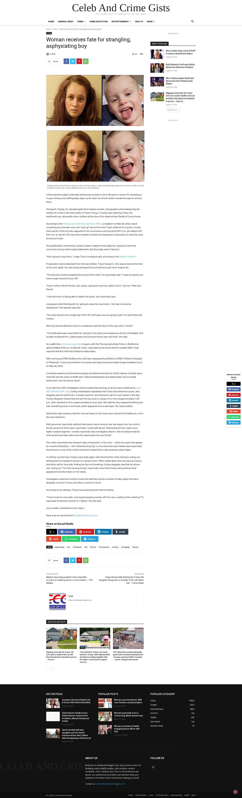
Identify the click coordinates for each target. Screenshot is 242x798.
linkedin (105, 532)
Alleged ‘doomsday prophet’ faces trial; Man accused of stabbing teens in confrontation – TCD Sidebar (69, 580)
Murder (93, 547)
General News (65, 21)
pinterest (87, 532)
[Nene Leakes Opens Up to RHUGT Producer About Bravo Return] (157, 54)
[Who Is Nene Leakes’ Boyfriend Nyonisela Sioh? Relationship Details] (157, 81)
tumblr (122, 532)
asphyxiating (59, 547)
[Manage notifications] (235, 792)
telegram (91, 539)
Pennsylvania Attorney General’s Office (82, 223)
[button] (192, 21)
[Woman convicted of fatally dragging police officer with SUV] (105, 729)
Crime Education (98, 21)
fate (86, 547)
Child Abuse (77, 547)
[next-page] (52, 669)
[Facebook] (66, 61)
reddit (55, 539)
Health (139, 21)
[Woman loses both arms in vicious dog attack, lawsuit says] (105, 716)
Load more (172, 110)
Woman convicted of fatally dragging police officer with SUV (126, 729)
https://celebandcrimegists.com (80, 600)
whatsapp (73, 539)
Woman (135, 547)
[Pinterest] (79, 61)
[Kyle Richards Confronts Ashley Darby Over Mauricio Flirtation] (157, 68)
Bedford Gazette (127, 256)
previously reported (71, 344)
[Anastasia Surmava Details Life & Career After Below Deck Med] (53, 703)
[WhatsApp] (86, 61)
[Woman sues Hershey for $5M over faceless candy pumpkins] (105, 703)
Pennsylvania (104, 547)
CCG (53, 54)
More (150, 21)
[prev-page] (48, 669)
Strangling (125, 547)
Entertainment (120, 21)
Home (51, 21)
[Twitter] (73, 61)
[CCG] (48, 54)
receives (115, 547)
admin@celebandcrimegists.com (110, 783)
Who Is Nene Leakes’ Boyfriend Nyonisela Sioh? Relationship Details (180, 81)
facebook (69, 532)
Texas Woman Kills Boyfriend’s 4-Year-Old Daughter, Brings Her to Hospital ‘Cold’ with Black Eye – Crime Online (121, 580)
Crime (80, 21)
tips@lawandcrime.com (85, 515)
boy (68, 547)
